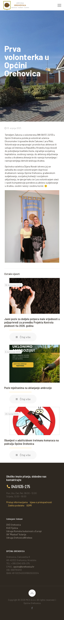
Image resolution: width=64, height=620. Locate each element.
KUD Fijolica (12, 528)
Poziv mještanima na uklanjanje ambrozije (28, 388)
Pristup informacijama (17, 502)
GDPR (29, 505)
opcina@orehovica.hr (23, 566)
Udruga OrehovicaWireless (19, 537)
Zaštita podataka (16, 505)
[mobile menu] (59, 5)
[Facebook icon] (32, 607)
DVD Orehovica (13, 524)
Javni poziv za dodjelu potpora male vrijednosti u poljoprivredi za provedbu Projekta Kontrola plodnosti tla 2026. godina (32, 322)
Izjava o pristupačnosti (41, 502)
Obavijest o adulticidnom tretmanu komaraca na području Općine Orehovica (31, 441)
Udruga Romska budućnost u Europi (24, 531)
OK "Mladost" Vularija (16, 534)
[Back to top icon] (32, 593)
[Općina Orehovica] (16, 5)
